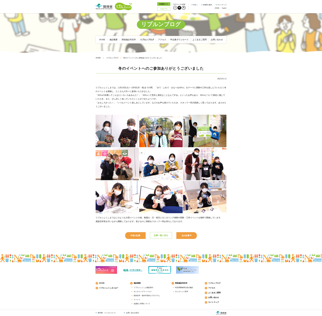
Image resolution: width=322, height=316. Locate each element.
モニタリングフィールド (143, 291)
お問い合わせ (213, 297)
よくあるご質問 (214, 293)
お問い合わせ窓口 (132, 313)
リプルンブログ (112, 58)
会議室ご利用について (142, 304)
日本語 (217, 8)
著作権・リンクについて (107, 313)
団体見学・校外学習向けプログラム (147, 295)
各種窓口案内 (207, 5)
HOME (98, 58)
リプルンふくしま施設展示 (143, 287)
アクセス (211, 288)
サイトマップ (221, 5)
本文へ (195, 5)
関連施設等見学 (181, 283)
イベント (137, 300)
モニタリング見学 (181, 291)
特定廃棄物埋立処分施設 (184, 287)
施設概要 (137, 283)
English (224, 8)
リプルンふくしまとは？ (108, 288)
